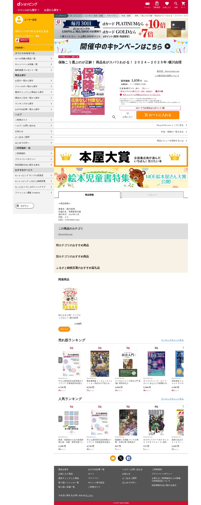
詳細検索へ (20, 48)
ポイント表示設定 (96, 482)
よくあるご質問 (22, 137)
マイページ (93, 478)
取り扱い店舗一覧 (66, 487)
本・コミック (75, 16)
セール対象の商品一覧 (25, 58)
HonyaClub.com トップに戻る (170, 125)
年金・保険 (126, 16)
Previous (60, 360)
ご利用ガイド (21, 120)
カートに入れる (157, 115)
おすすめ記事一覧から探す (27, 109)
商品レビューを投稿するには (170, 141)
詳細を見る (64, 329)
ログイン (25, 206)
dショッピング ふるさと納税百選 (30, 181)
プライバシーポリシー (25, 159)
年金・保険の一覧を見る (172, 132)
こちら (90, 495)
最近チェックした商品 (68, 478)
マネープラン (112, 16)
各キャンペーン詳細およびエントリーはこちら (141, 95)
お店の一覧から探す (24, 80)
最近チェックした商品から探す (29, 92)
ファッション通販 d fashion (27, 193)
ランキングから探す (24, 103)
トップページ (60, 16)
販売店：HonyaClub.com (168, 71)
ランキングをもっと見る (172, 340)
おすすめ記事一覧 (96, 469)
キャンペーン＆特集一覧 (26, 64)
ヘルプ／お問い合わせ (25, 126)
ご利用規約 (20, 153)
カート (91, 474)
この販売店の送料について (167, 76)
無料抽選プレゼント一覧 (26, 70)
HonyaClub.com (65, 234)
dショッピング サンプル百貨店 (29, 175)
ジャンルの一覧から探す (26, 86)
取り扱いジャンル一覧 (68, 482)
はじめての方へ (22, 143)
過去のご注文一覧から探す (27, 98)
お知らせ (19, 131)
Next (182, 360)
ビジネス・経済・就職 (94, 16)
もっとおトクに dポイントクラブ (30, 187)
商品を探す (63, 469)
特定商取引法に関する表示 (27, 165)
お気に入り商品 (65, 474)
